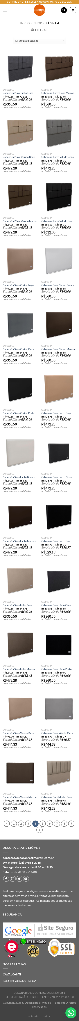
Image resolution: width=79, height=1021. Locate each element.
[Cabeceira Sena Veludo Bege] (20, 709)
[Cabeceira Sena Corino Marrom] (58, 325)
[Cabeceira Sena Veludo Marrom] (20, 773)
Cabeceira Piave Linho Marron (57, 92)
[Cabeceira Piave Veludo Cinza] (58, 133)
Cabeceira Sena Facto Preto (56, 541)
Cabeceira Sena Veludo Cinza (57, 733)
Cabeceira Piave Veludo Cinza (57, 156)
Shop (38, 23)
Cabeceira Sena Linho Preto (56, 669)
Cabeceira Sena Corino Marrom (58, 349)
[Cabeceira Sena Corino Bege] (20, 261)
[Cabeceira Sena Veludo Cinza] (58, 709)
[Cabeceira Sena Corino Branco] (58, 261)
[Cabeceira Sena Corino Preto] (20, 389)
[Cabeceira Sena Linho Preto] (58, 645)
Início (25, 23)
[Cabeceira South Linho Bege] (58, 773)
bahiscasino (33, 1016)
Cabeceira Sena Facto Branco (19, 477)
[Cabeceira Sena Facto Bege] (58, 389)
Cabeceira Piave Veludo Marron (20, 221)
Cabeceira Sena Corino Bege (18, 285)
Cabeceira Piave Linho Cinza (18, 92)
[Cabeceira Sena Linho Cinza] (58, 581)
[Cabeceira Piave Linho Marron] (58, 69)
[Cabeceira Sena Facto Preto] (58, 517)
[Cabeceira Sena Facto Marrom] (20, 517)
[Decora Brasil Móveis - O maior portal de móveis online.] (39, 10)
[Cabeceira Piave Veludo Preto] (58, 197)
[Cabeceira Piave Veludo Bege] (20, 133)
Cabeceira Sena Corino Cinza (18, 349)
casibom (47, 1016)
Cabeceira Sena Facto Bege (56, 413)
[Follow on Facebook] (6, 879)
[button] (70, 1012)
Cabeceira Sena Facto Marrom (19, 541)
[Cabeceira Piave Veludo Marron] (20, 197)
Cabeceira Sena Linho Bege (17, 605)
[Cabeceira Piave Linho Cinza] (20, 69)
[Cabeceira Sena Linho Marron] (20, 645)
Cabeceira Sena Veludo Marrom (20, 797)
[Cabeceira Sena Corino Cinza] (20, 325)
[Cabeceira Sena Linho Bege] (20, 581)
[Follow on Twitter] (19, 879)
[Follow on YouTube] (26, 879)
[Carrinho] (73, 10)
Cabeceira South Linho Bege (56, 797)
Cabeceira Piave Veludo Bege (19, 156)
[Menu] (5, 10)
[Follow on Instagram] (13, 879)
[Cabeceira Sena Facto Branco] (20, 453)
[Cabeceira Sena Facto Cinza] (58, 453)
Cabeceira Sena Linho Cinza (56, 605)
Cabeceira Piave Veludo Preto (57, 221)
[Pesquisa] (64, 10)
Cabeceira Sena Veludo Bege (18, 733)
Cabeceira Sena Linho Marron (19, 669)
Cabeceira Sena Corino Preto (19, 413)
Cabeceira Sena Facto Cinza (56, 477)
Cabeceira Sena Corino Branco (58, 285)
